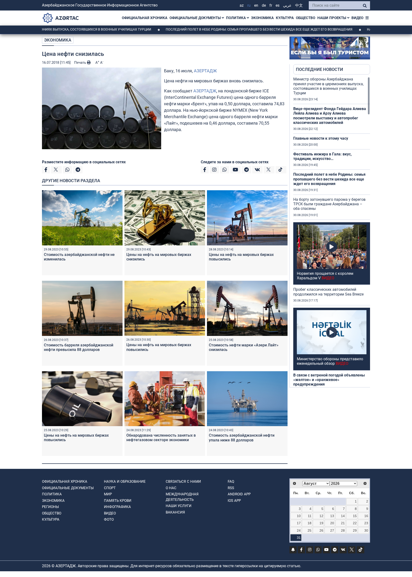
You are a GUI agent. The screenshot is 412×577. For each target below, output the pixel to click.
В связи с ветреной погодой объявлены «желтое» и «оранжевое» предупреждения (329, 379)
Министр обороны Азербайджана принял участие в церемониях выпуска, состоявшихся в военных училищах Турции (328, 86)
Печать (80, 62)
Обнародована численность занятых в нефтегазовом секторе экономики (161, 437)
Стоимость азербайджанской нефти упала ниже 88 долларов (241, 437)
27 (332, 530)
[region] (331, 232)
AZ (242, 5)
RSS (231, 488)
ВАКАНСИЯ (175, 512)
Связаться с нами (183, 481)
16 (366, 516)
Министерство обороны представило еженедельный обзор (330, 361)
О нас (171, 488)
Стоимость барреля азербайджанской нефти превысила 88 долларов (78, 347)
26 (321, 530)
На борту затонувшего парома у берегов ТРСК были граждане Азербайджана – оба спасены (329, 204)
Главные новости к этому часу (320, 138)
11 (309, 516)
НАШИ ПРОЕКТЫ (332, 18)
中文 (299, 5)
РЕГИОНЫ (50, 507)
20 (332, 523)
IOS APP (234, 500)
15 (355, 516)
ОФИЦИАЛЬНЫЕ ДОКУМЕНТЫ (196, 18)
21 (343, 523)
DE (264, 5)
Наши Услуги (178, 506)
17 (299, 523)
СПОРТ (110, 488)
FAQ (231, 481)
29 (355, 530)
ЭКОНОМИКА (262, 18)
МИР (108, 494)
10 (299, 516)
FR (270, 5)
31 (299, 538)
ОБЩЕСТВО (305, 18)
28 (343, 530)
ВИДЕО (357, 18)
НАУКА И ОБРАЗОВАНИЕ (125, 481)
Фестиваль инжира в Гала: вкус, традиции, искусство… (322, 156)
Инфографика (117, 507)
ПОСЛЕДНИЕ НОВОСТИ (319, 69)
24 (299, 530)
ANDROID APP (239, 494)
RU (249, 5)
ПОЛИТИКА (236, 18)
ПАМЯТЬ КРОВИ (117, 500)
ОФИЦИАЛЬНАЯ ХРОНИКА (144, 18)
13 (332, 516)
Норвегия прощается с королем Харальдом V (325, 275)
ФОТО (109, 519)
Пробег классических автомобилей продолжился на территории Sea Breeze (328, 291)
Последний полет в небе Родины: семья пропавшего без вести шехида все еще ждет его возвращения (230, 29)
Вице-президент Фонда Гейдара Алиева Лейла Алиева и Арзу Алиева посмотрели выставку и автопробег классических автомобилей (329, 115)
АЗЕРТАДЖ (205, 70)
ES (277, 5)
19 (321, 523)
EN (256, 5)
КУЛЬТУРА (285, 18)
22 (355, 523)
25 (309, 530)
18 (309, 523)
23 (366, 523)
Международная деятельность (182, 497)
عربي (287, 5)
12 (321, 516)
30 (366, 530)
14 (343, 516)
